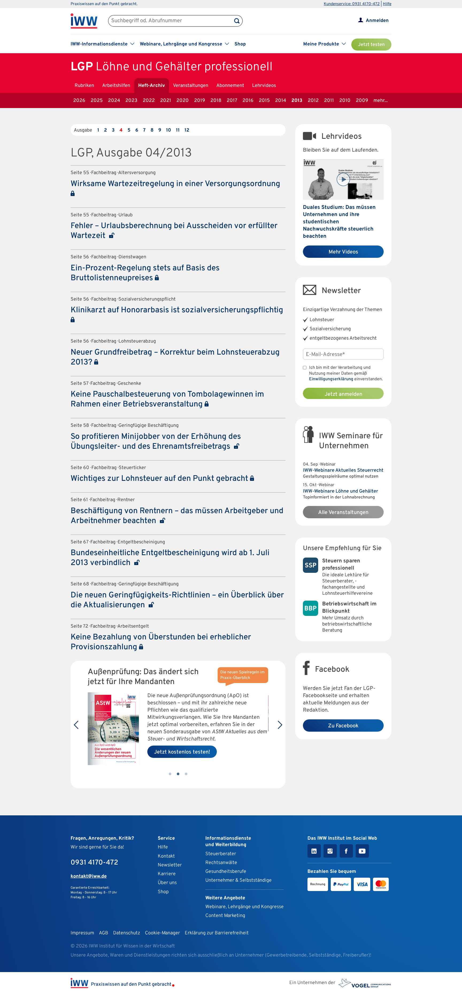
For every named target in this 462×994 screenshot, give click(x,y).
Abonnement (230, 86)
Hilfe (387, 4)
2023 (131, 101)
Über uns (167, 883)
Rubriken (84, 86)
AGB (103, 933)
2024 (114, 101)
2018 (215, 101)
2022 (149, 101)
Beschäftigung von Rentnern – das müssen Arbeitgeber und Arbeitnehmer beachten (177, 516)
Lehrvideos (264, 86)
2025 (97, 101)
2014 (280, 101)
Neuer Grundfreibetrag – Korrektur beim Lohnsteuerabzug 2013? (175, 357)
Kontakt (166, 856)
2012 (313, 101)
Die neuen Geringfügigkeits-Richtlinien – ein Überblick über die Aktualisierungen (177, 600)
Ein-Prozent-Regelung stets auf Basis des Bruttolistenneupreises (145, 273)
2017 (232, 101)
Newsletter (170, 865)
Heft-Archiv (151, 86)
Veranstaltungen (190, 86)
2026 (79, 101)
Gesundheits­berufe (225, 872)
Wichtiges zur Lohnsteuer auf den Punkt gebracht (160, 479)
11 (178, 130)
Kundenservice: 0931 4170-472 (352, 4)
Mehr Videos (343, 252)
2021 (165, 101)
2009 (362, 101)
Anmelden (377, 21)
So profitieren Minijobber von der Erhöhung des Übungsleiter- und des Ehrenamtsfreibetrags (156, 442)
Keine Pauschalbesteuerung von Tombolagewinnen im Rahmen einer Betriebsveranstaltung (167, 399)
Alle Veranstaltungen (343, 512)
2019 (199, 101)
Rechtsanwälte (221, 863)
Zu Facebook (343, 726)
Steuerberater (220, 854)
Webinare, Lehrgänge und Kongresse (244, 907)
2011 (329, 101)
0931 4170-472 (94, 862)
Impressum (82, 933)
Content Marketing (225, 916)
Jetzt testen (371, 45)
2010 (345, 101)
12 (186, 130)
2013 (296, 101)
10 (168, 130)
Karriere (167, 874)
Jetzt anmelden (343, 394)
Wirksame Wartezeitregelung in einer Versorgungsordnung (175, 184)
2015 (264, 101)
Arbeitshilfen (116, 86)
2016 (247, 101)
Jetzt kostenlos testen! (182, 752)
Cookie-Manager (162, 933)
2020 (182, 101)
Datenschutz (126, 933)
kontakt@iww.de (89, 876)
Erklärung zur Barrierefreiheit (217, 933)
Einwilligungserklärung (331, 379)
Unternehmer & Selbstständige (238, 880)
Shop (240, 44)
